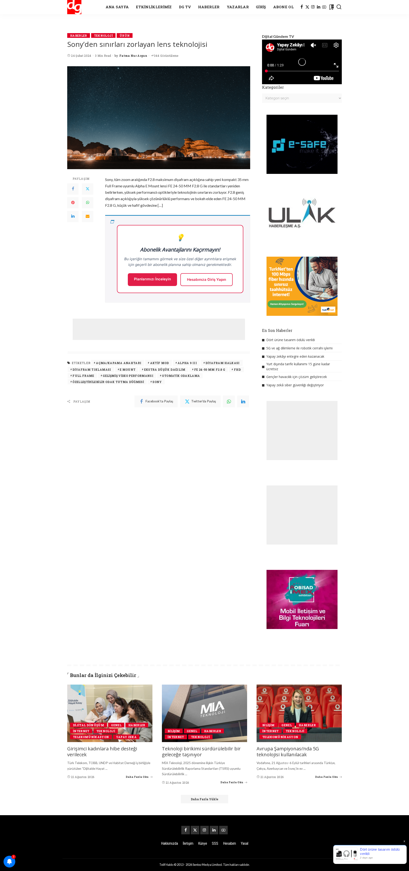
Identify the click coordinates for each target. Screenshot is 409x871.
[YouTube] (324, 7)
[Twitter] (87, 189)
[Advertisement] (159, 329)
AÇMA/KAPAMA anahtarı (118, 363)
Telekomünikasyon (91, 737)
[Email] (87, 216)
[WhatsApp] (87, 202)
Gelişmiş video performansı (128, 376)
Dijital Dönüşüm (88, 725)
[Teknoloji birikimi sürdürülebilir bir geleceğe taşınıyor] (204, 713)
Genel (116, 725)
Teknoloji (103, 35)
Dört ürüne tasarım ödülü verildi (290, 340)
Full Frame (83, 376)
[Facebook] (302, 7)
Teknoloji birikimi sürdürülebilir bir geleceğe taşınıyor (201, 751)
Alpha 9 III (187, 363)
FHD (237, 369)
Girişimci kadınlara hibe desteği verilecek (102, 751)
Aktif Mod (159, 363)
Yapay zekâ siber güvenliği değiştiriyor (295, 385)
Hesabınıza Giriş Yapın (206, 279)
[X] (307, 7)
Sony (157, 382)
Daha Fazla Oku (137, 777)
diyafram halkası (222, 363)
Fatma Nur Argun (133, 55)
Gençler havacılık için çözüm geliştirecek (296, 376)
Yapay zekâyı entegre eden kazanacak (295, 356)
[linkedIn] (243, 401)
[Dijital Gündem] (74, 7)
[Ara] (339, 7)
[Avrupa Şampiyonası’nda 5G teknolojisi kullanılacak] (299, 713)
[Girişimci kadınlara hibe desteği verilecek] (109, 713)
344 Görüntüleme (166, 55)
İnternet (81, 731)
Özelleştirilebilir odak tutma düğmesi (108, 382)
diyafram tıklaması (91, 369)
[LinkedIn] (318, 7)
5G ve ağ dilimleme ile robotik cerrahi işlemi (299, 348)
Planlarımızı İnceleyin (152, 279)
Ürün (125, 35)
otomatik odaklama (181, 376)
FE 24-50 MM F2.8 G (209, 369)
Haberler (78, 35)
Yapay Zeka (126, 737)
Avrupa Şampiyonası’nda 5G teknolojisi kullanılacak (288, 751)
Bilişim (174, 731)
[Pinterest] (73, 202)
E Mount (127, 369)
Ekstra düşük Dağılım (165, 369)
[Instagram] (313, 7)
